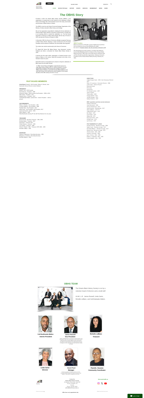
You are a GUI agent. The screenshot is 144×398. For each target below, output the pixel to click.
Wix (44, 391)
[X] (102, 383)
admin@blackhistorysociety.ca (72, 387)
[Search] (111, 4)
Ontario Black (39, 6)
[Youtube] (105, 383)
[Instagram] (98, 383)
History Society (39, 8)
